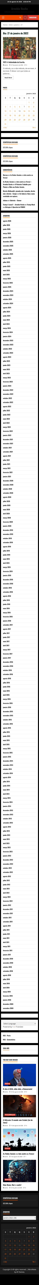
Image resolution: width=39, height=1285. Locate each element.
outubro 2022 (7, 398)
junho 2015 (6, 736)
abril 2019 (6, 563)
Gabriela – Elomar (15, 200)
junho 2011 (6, 934)
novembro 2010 (8, 963)
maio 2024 (6, 320)
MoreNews (32, 1269)
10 (5, 111)
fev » (34, 127)
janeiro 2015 (7, 757)
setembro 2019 (8, 542)
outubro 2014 (7, 769)
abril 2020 (6, 513)
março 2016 (7, 699)
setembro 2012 (8, 872)
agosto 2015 (7, 728)
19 (15, 115)
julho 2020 (6, 501)
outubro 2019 (7, 538)
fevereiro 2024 (8, 332)
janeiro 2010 (7, 1000)
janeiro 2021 (7, 476)
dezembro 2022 (8, 390)
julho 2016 (6, 682)
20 (19, 115)
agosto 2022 (7, 406)
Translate (19, 1027)
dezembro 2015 (8, 711)
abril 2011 (6, 942)
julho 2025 (6, 262)
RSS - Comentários (9, 1039)
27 (19, 120)
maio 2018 (6, 608)
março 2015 (6, 748)
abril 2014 (6, 794)
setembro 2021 (8, 452)
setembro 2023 (8, 353)
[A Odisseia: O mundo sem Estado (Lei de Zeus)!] (19, 1106)
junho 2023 (6, 365)
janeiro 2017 (7, 658)
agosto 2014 (7, 777)
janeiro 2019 (7, 575)
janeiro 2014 (7, 806)
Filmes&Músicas (10, 1115)
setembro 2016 (8, 674)
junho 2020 (6, 505)
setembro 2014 (8, 773)
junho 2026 (6, 229)
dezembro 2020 (8, 480)
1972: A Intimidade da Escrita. (19, 48)
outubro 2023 (7, 349)
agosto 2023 (7, 357)
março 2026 (7, 233)
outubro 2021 (7, 447)
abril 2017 (6, 645)
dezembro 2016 (8, 662)
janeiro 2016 (7, 707)
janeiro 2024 (7, 336)
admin (6, 65)
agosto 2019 (7, 546)
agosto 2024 (7, 307)
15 (29, 111)
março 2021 (6, 468)
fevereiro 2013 (7, 851)
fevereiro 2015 (7, 752)
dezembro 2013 (8, 810)
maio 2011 (6, 938)
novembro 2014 (8, 765)
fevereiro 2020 (8, 522)
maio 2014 (6, 790)
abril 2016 (6, 695)
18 (10, 115)
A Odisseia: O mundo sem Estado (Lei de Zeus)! (17, 1121)
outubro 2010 (7, 967)
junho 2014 (6, 785)
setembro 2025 (8, 254)
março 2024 (7, 328)
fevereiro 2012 (7, 901)
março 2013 (6, 847)
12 (15, 111)
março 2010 (7, 991)
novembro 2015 (8, 715)
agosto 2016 (7, 678)
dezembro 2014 (8, 761)
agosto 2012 (7, 876)
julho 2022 (6, 410)
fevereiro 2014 (7, 802)
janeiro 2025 (7, 287)
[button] (3, 17)
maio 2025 (6, 270)
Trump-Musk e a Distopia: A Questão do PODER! (19, 205)
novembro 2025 (8, 245)
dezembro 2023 (8, 340)
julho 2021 (6, 460)
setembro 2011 (8, 921)
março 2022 (7, 427)
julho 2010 (6, 979)
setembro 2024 (8, 303)
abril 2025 (6, 274)
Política (7, 1083)
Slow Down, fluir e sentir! (12, 1185)
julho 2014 (6, 781)
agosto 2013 (7, 827)
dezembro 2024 (8, 291)
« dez (5, 127)
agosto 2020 (7, 497)
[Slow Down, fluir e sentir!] (19, 1171)
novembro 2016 (8, 666)
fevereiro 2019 (8, 571)
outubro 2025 (7, 250)
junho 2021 (6, 464)
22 (29, 115)
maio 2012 (6, 888)
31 (5, 124)
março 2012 (6, 897)
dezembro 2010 (8, 958)
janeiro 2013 (7, 856)
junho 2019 (6, 555)
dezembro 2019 (8, 530)
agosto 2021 (7, 456)
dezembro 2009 (8, 1004)
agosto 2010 (7, 975)
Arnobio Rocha (19, 8)
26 (15, 120)
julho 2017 (6, 633)
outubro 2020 (7, 489)
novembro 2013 (8, 814)
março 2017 (6, 649)
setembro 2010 (8, 971)
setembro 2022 (8, 402)
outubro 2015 (7, 719)
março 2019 (7, 567)
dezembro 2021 (8, 439)
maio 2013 (6, 839)
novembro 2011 (8, 913)
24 (5, 120)
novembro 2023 (8, 344)
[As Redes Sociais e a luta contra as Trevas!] (19, 1140)
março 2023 (7, 377)
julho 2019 (6, 550)
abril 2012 (6, 893)
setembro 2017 (8, 625)
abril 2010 (6, 987)
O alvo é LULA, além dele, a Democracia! (17, 1089)
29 (29, 120)
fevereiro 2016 (8, 703)
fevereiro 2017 (7, 654)
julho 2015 (6, 732)
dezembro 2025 (8, 241)
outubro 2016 (7, 670)
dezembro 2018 (8, 579)
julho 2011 (6, 930)
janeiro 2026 (7, 237)
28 (24, 120)
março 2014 (6, 798)
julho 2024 (6, 311)
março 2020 (7, 517)
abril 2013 (6, 843)
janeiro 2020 (7, 526)
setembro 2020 (8, 493)
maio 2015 (6, 740)
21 (24, 115)
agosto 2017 (7, 629)
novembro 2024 (8, 295)
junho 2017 (6, 637)
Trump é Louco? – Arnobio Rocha (13, 204)
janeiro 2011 (7, 954)
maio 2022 (6, 419)
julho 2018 (6, 600)
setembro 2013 (8, 823)
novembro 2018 (8, 583)
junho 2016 (6, 686)
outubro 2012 (7, 868)
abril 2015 (6, 744)
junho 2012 (6, 884)
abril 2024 (6, 324)
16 (33, 111)
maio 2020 (6, 509)
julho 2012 (6, 880)
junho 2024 (6, 316)
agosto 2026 (7, 221)
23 (33, 115)
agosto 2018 (7, 596)
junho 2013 (6, 835)
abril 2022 (6, 423)
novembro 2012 (8, 864)
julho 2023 (6, 361)
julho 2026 (6, 225)
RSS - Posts (7, 1035)
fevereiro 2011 (7, 950)
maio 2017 (6, 641)
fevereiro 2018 (7, 616)
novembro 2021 (8, 443)
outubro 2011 (7, 917)
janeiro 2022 (7, 435)
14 (24, 111)
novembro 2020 (8, 484)
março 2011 (6, 946)
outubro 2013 (7, 818)
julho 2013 (6, 831)
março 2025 (7, 278)
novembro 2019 (8, 534)
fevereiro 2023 (8, 381)
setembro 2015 (8, 724)
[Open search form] (20, 17)
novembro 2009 (8, 1008)
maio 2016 (6, 691)
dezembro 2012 (8, 860)
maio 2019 (6, 559)
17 (5, 115)
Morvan (5, 175)
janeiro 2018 (7, 621)
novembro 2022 (8, 394)
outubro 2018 (7, 588)
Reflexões (8, 57)
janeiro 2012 (7, 905)
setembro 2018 (8, 592)
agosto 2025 (7, 258)
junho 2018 (6, 604)
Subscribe (32, 17)
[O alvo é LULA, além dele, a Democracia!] (19, 1075)
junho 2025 (6, 266)
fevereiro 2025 (8, 283)
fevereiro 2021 (7, 472)
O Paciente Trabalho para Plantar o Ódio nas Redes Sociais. (17, 185)
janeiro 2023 (7, 386)
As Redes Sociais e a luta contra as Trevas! (18, 1153)
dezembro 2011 (8, 909)
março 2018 (6, 612)
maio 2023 (6, 369)
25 (10, 120)
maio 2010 (6, 983)
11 (10, 111)
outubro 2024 (7, 299)
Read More (9, 78)
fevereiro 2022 (8, 431)
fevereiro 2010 (8, 996)
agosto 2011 (7, 926)
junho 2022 (6, 414)
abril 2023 (6, 373)
